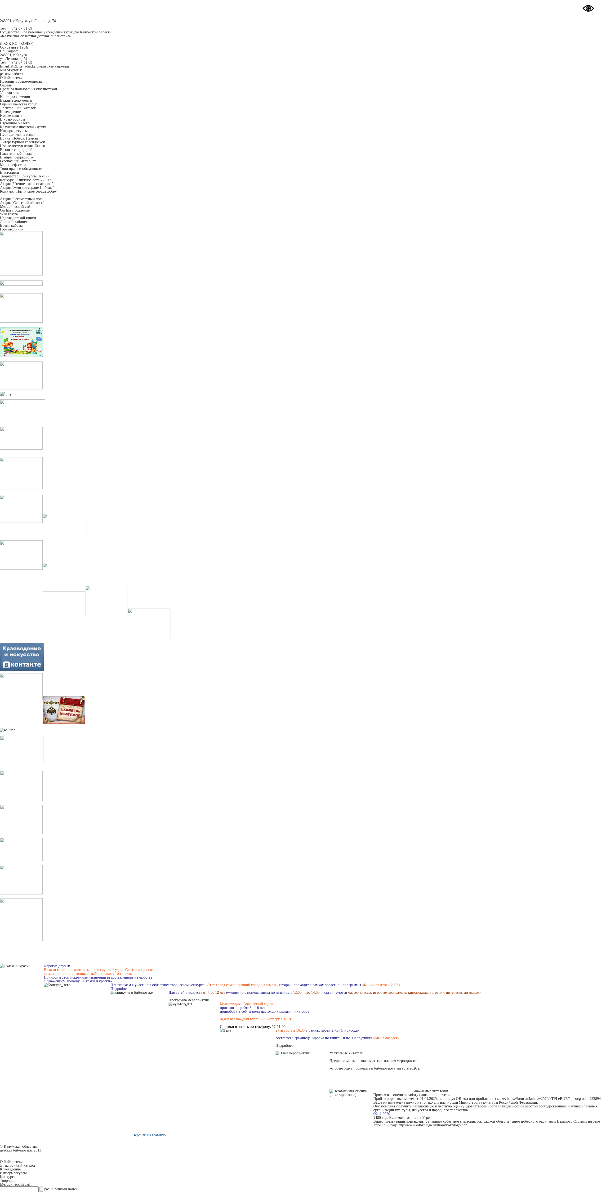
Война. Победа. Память (19, 138)
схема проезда (58, 66)
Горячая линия (11, 229)
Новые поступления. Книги (22, 146)
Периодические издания (19, 134)
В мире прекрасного (16, 157)
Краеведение (10, 112)
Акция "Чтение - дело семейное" (26, 184)
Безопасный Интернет (18, 161)
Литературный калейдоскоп (22, 142)
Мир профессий (13, 165)
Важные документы (16, 100)
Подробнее (119, 989)
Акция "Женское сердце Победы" (27, 187)
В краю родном (12, 119)
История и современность (21, 81)
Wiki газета (9, 214)
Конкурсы (8, 1177)
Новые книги (11, 115)
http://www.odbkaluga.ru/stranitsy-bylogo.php (432, 1125)
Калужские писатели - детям (23, 127)
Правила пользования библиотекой (28, 89)
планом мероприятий (401, 1061)
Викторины (9, 172)
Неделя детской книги (18, 218)
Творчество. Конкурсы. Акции (25, 176)
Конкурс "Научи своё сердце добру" (29, 191)
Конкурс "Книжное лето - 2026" (26, 180)
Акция (5, 203)
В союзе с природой (16, 150)
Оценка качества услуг (18, 104)
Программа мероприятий (189, 1000)
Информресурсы (13, 1173)
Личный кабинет (13, 222)
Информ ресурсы (14, 131)
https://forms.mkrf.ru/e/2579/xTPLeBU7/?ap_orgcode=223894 (554, 1099)
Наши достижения (15, 97)
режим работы (11, 74)
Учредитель (9, 93)
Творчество (9, 1180)
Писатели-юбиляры (16, 153)
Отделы (6, 85)
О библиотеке (11, 78)
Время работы (11, 225)
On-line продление (15, 210)
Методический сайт (16, 206)
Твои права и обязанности (21, 169)
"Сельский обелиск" (28, 203)
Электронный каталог (18, 108)
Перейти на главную (149, 1135)
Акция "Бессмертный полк (22, 199)
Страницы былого (15, 123)
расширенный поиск (61, 1189)
